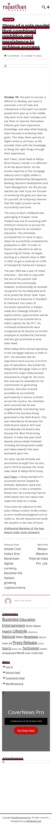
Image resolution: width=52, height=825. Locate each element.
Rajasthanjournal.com (21, 817)
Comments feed (15, 678)
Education (27, 619)
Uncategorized (9, 652)
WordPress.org (14, 683)
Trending (43, 649)
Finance (37, 625)
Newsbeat (31, 636)
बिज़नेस (41, 653)
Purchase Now (26, 730)
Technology (30, 648)
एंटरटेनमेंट (27, 653)
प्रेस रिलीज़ (34, 653)
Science (41, 643)
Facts (29, 625)
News (19, 637)
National (8, 636)
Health (7, 631)
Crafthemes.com (32, 821)
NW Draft (42, 637)
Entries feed (13, 672)
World (20, 653)
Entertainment (13, 625)
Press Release (25, 642)
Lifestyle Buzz (33, 632)
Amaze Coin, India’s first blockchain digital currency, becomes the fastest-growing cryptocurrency (15, 568)
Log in (9, 667)
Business (10, 619)
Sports (6, 648)
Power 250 (7, 643)
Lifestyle (8, 19)
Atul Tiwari (10, 476)
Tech (20, 649)
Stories (14, 649)
